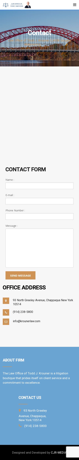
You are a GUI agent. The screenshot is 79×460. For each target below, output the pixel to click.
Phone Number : (15, 210)
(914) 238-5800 (23, 312)
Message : (12, 225)
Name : (10, 179)
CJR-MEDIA (59, 452)
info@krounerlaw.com (26, 321)
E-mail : (10, 195)
